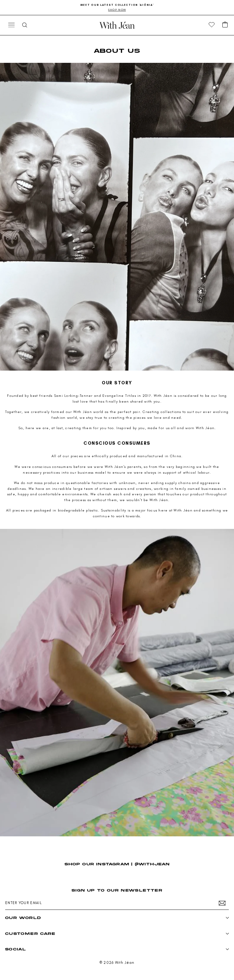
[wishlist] (211, 25)
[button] (225, 25)
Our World (23, 917)
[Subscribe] (222, 903)
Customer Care (30, 933)
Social (15, 949)
